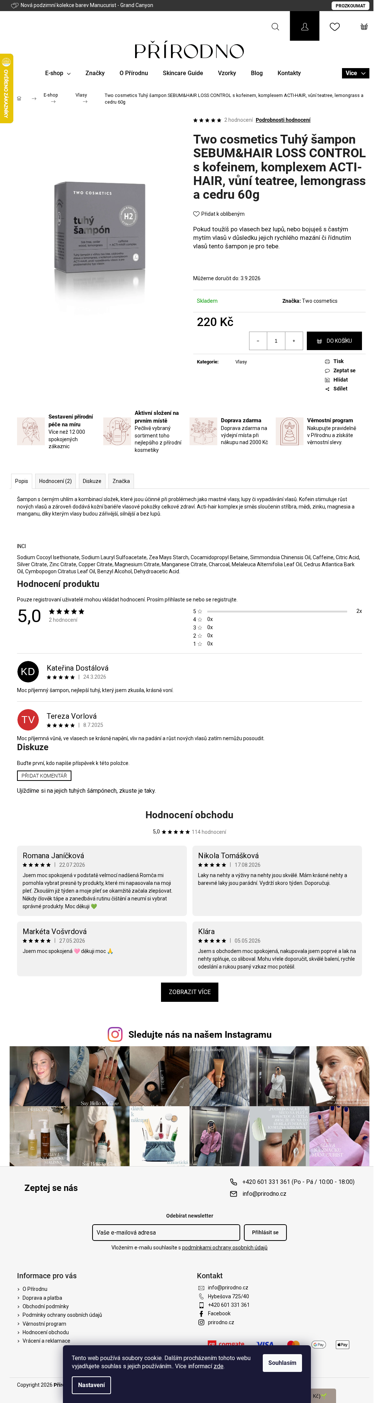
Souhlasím (282, 1362)
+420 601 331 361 (229, 1305)
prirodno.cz (221, 1322)
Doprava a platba (42, 1298)
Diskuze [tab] (92, 481)
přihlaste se (178, 600)
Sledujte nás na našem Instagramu (200, 1034)
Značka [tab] (121, 481)
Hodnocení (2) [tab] (55, 481)
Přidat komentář (44, 776)
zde (219, 1366)
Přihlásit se (265, 1232)
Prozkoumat (350, 6)
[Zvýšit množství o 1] (294, 341)
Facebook (219, 1313)
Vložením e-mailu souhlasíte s (189, 1248)
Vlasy (241, 362)
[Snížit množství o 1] (258, 341)
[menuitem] (58, 73)
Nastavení (91, 1385)
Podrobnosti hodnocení (283, 120)
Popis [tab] (21, 481)
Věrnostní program (44, 1324)
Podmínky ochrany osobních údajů (62, 1315)
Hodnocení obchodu (189, 814)
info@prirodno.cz (264, 1193)
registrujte (224, 600)
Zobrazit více (190, 992)
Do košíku (339, 341)
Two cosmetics (320, 301)
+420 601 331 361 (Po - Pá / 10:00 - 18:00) (298, 1181)
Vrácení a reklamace (46, 1341)
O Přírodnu (35, 1289)
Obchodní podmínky (46, 1306)
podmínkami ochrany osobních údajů (225, 1248)
